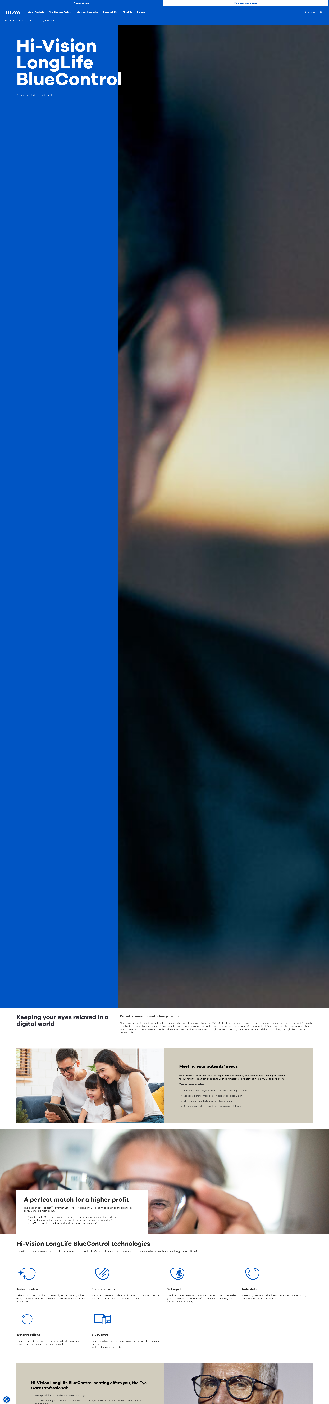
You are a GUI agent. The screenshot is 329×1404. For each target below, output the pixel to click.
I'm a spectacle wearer (245, 3)
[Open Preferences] (6, 1399)
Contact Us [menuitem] (310, 12)
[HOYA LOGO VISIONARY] (13, 12)
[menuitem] (323, 12)
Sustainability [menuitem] (110, 12)
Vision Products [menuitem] (36, 12)
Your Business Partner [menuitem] (60, 12)
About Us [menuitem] (127, 12)
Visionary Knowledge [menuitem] (87, 12)
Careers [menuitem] (141, 12)
